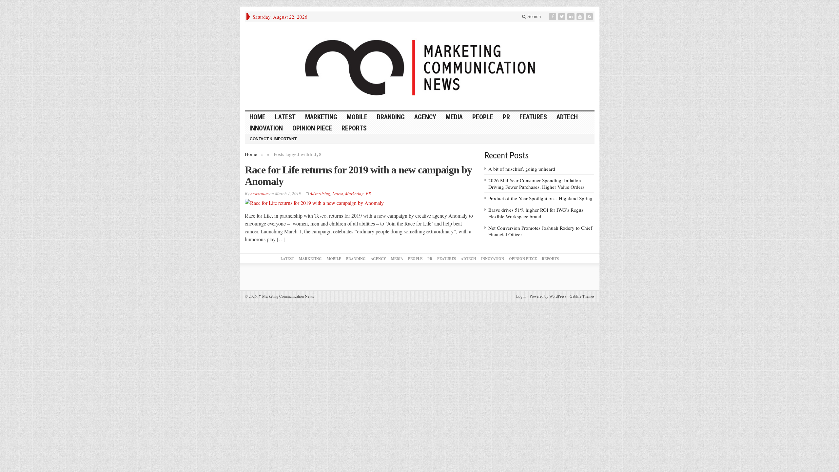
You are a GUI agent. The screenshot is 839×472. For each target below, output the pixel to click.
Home (251, 154)
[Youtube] (580, 16)
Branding (391, 117)
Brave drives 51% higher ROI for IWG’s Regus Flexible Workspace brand (535, 213)
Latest (285, 117)
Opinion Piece (312, 128)
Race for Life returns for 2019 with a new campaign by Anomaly (358, 175)
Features (533, 117)
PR (506, 117)
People (482, 117)
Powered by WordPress (548, 296)
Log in (521, 296)
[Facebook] (553, 16)
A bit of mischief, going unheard (521, 169)
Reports (354, 128)
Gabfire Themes (582, 296)
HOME (257, 117)
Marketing (321, 117)
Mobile (357, 117)
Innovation (266, 128)
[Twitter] (562, 16)
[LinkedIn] (571, 16)
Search (533, 16)
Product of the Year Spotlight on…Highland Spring (540, 198)
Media (454, 117)
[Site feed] (590, 16)
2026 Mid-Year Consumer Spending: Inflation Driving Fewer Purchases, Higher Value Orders (536, 183)
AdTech (567, 117)
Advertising (320, 193)
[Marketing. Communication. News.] (420, 66)
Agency (425, 117)
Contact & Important (273, 139)
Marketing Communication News (286, 296)
